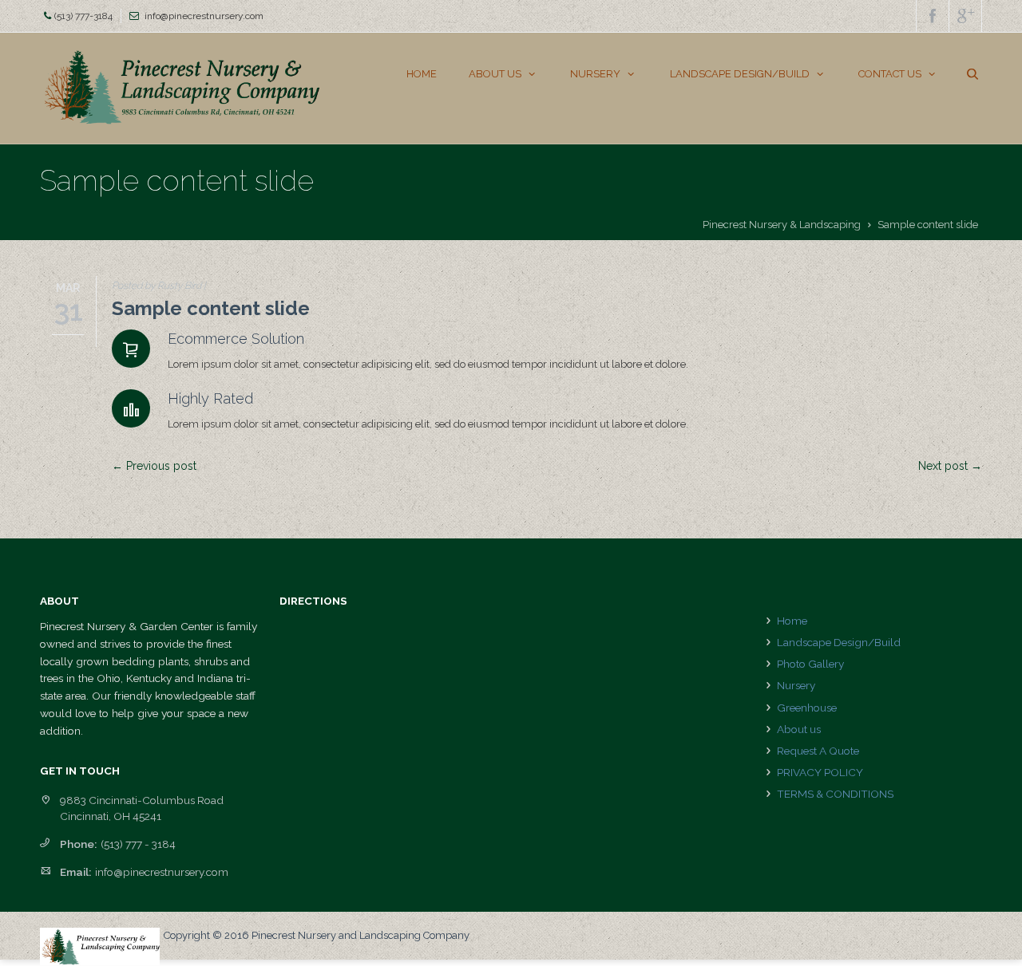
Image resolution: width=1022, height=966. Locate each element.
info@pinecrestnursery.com (204, 16)
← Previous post (154, 465)
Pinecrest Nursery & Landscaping (782, 225)
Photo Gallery (810, 663)
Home (792, 620)
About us (799, 729)
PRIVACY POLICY (820, 772)
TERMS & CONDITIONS (835, 793)
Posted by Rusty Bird (156, 285)
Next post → (950, 465)
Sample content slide (211, 308)
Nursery (796, 685)
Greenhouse (807, 707)
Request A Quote (818, 750)
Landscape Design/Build (839, 642)
